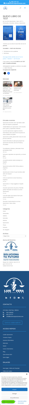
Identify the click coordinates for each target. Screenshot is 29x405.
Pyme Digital (6, 357)
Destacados (6, 23)
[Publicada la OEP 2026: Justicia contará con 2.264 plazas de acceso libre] (7, 100)
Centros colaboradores (13, 323)
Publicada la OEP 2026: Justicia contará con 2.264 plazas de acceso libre (7, 106)
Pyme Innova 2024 (7, 354)
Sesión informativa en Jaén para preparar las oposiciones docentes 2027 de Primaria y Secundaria (13, 142)
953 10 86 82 (9, 312)
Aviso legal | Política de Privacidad (11, 368)
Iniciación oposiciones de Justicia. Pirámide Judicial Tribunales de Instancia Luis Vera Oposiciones (13, 189)
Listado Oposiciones (8, 334)
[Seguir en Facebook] (10, 298)
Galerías (5, 215)
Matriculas (5, 343)
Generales (11, 23)
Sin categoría (6, 229)
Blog (4, 351)
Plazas (4, 225)
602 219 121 (9, 314)
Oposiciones (22, 23)
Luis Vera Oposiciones (10, 21)
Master (4, 346)
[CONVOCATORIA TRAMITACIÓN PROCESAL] (18, 84)
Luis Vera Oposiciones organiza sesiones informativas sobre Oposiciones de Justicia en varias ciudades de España (14, 132)
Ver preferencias (14, 397)
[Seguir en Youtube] (18, 298)
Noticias (17, 23)
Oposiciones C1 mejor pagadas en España (13, 183)
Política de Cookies (7, 371)
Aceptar (14, 389)
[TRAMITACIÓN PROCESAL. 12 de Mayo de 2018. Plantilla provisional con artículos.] (7, 84)
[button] (27, 374)
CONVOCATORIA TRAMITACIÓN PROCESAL (18, 89)
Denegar (14, 393)
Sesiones (5, 227)
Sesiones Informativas (8, 340)
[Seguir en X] (23, 298)
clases (4, 211)
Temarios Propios (7, 337)
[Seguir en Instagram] (14, 298)
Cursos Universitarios (8, 348)
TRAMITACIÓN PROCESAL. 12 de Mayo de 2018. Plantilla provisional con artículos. (7, 90)
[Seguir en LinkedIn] (6, 298)
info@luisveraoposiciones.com (14, 316)
